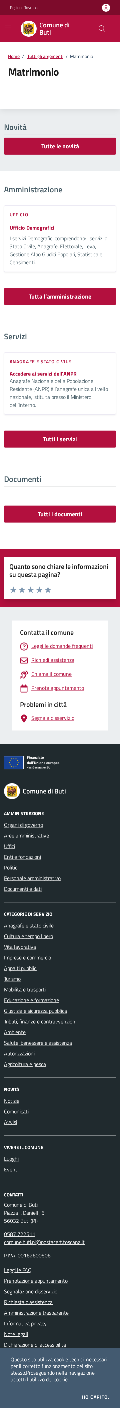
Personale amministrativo (32, 878)
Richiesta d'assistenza (28, 1302)
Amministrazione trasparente (36, 1313)
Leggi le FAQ (18, 1270)
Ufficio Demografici (32, 228)
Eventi (11, 1169)
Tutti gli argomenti (45, 56)
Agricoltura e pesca (25, 1064)
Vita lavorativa (20, 947)
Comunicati (16, 1111)
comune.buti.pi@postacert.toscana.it (44, 1242)
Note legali (16, 1334)
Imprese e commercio (27, 957)
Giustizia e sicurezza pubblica (35, 1011)
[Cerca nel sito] (102, 29)
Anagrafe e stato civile (29, 925)
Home (14, 56)
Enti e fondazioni (22, 857)
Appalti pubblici (20, 968)
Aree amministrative (26, 835)
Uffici (9, 846)
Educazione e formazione (31, 1000)
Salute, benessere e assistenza (38, 1043)
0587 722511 (19, 1234)
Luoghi (11, 1159)
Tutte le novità (60, 146)
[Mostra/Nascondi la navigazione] (8, 28)
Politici (11, 867)
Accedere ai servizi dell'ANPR (43, 374)
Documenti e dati (23, 889)
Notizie (11, 1101)
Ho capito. (95, 1397)
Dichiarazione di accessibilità (35, 1345)
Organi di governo (23, 825)
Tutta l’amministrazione (60, 296)
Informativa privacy (25, 1323)
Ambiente (15, 1032)
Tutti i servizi (60, 439)
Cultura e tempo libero (28, 936)
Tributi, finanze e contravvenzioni (40, 1021)
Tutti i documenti (60, 514)
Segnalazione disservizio (30, 1291)
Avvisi (10, 1122)
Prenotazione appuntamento (36, 1281)
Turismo (12, 979)
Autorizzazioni (19, 1053)
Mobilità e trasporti (25, 989)
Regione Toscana (24, 8)
